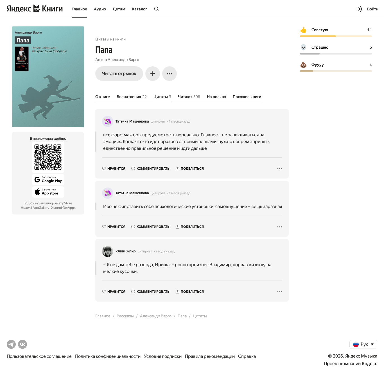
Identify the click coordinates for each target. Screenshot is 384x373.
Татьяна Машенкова (132, 121)
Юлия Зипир (126, 251)
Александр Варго (123, 59)
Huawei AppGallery (35, 208)
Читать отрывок (119, 73)
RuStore (30, 203)
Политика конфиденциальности (108, 356)
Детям (119, 9)
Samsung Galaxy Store (55, 203)
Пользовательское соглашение (39, 356)
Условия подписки (163, 356)
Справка (247, 356)
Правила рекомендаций (210, 356)
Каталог (139, 9)
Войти (372, 9)
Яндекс (369, 363)
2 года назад (165, 251)
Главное (79, 9)
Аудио (100, 9)
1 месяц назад (179, 121)
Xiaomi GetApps (63, 208)
